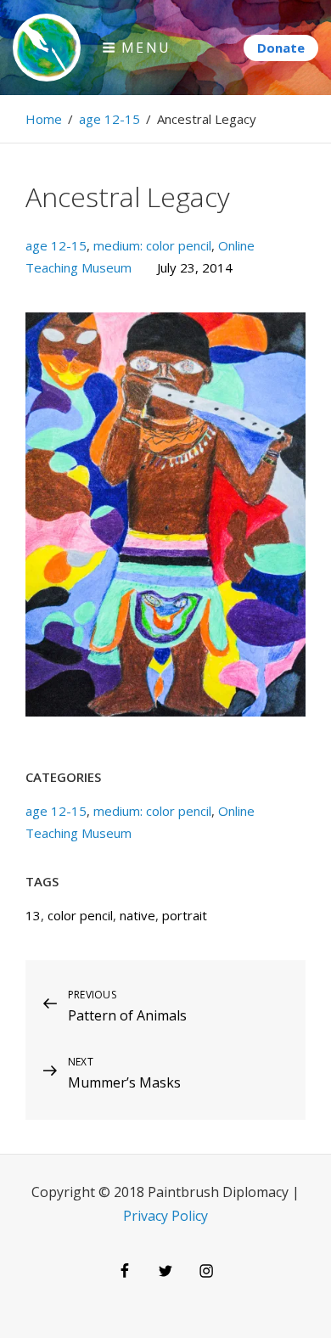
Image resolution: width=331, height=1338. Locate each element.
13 (33, 915)
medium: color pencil (152, 245)
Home (43, 118)
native (137, 915)
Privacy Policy (165, 1215)
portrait (184, 915)
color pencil (80, 915)
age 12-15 (109, 118)
